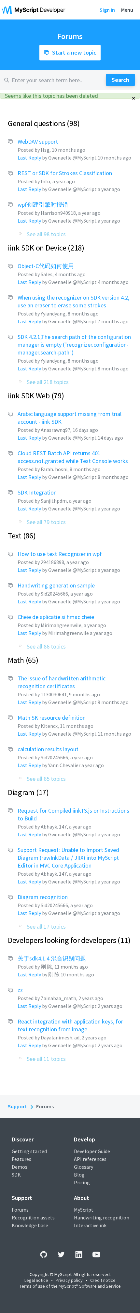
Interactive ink (90, 1225)
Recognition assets (33, 1217)
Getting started (29, 1151)
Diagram (27, 792)
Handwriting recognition (101, 1217)
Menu (127, 9)
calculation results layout (48, 749)
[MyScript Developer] (35, 10)
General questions (42, 123)
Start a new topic (74, 52)
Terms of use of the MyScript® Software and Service (70, 1286)
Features (21, 1159)
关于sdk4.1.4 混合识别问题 (52, 958)
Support (17, 1106)
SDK (16, 1174)
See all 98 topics (46, 234)
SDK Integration (37, 492)
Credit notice (103, 1280)
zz (20, 990)
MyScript (83, 1209)
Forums (20, 1209)
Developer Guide (92, 1151)
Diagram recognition (43, 897)
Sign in (107, 9)
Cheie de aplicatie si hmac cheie (56, 617)
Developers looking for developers (68, 940)
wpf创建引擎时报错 (43, 204)
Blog (79, 1174)
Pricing (82, 1182)
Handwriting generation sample (56, 585)
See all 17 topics (46, 926)
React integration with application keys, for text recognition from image (70, 1025)
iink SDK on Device (45, 248)
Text (20, 536)
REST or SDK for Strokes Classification (65, 173)
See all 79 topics (46, 522)
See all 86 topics (46, 646)
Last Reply (29, 157)
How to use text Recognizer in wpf (60, 554)
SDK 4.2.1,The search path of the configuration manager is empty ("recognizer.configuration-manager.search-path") (74, 344)
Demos (19, 1167)
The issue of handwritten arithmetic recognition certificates (61, 682)
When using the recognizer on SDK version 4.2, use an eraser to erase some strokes (73, 301)
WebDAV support (38, 141)
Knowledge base (30, 1225)
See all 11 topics (46, 1058)
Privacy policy (69, 1280)
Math (22, 660)
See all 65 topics (46, 778)
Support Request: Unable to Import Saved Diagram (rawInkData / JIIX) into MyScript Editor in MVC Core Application (68, 857)
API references (90, 1159)
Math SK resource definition (52, 717)
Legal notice (36, 1280)
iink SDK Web (35, 396)
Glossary (83, 1167)
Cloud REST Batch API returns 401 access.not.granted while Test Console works (73, 457)
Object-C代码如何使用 (46, 266)
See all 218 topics (48, 382)
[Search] (120, 80)
